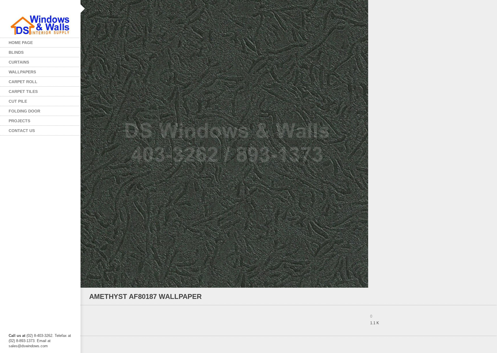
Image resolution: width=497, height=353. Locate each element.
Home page (21, 42)
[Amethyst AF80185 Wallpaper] (485, 296)
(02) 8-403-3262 (39, 335)
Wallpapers (18, 70)
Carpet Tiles (19, 90)
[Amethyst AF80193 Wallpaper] (478, 296)
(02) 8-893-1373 (22, 341)
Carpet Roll (18, 80)
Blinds (12, 51)
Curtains (14, 60)
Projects (15, 119)
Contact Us (22, 130)
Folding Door (20, 109)
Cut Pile (13, 100)
